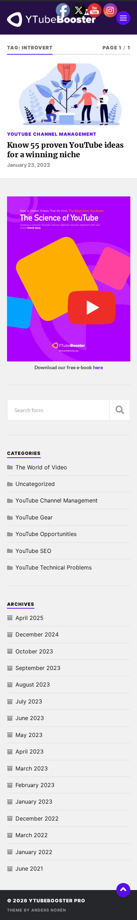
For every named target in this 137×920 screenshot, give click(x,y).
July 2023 (28, 701)
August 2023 (32, 684)
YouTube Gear (34, 517)
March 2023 (31, 768)
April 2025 (29, 617)
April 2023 (29, 751)
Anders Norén (48, 910)
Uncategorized (35, 483)
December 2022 (37, 818)
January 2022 (33, 851)
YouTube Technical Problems (53, 567)
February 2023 (34, 784)
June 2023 (29, 717)
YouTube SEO (33, 550)
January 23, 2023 (28, 165)
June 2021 (29, 868)
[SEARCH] (119, 410)
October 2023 (34, 651)
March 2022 (31, 835)
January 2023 (33, 801)
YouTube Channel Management (52, 134)
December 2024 (37, 634)
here (98, 367)
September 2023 (37, 667)
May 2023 (29, 734)
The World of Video (41, 467)
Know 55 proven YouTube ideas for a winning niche (65, 150)
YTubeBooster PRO (57, 900)
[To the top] (123, 890)
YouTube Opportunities (46, 533)
